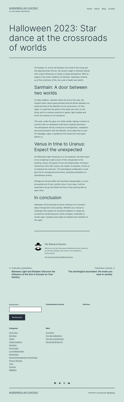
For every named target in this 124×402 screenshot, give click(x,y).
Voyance (12, 367)
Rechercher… (14, 305)
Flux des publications (54, 336)
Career (11, 339)
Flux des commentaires (55, 339)
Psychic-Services (15, 361)
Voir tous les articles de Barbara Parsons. (59, 257)
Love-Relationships (16, 351)
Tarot (11, 364)
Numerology (14, 354)
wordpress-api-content (23, 8)
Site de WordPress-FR (54, 342)
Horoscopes (13, 348)
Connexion (50, 333)
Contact (111, 9)
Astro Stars (13, 333)
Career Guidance (15, 342)
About (96, 9)
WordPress (111, 393)
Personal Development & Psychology (23, 358)
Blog (104, 9)
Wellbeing (12, 370)
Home (89, 9)
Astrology (13, 336)
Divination (13, 345)
